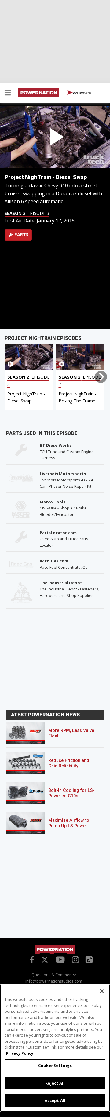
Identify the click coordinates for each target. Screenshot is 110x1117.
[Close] (101, 991)
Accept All (55, 1100)
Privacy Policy (19, 1053)
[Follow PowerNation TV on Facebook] (31, 959)
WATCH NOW (82, 92)
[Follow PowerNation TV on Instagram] (74, 959)
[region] (55, 1048)
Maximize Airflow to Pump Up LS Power (68, 823)
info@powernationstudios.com (53, 981)
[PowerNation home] (55, 949)
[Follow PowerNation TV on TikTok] (88, 959)
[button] (7, 93)
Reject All (54, 1083)
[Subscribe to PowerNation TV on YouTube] (60, 960)
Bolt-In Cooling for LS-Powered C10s (71, 793)
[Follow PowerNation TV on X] (44, 960)
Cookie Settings (55, 1065)
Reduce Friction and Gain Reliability (68, 763)
